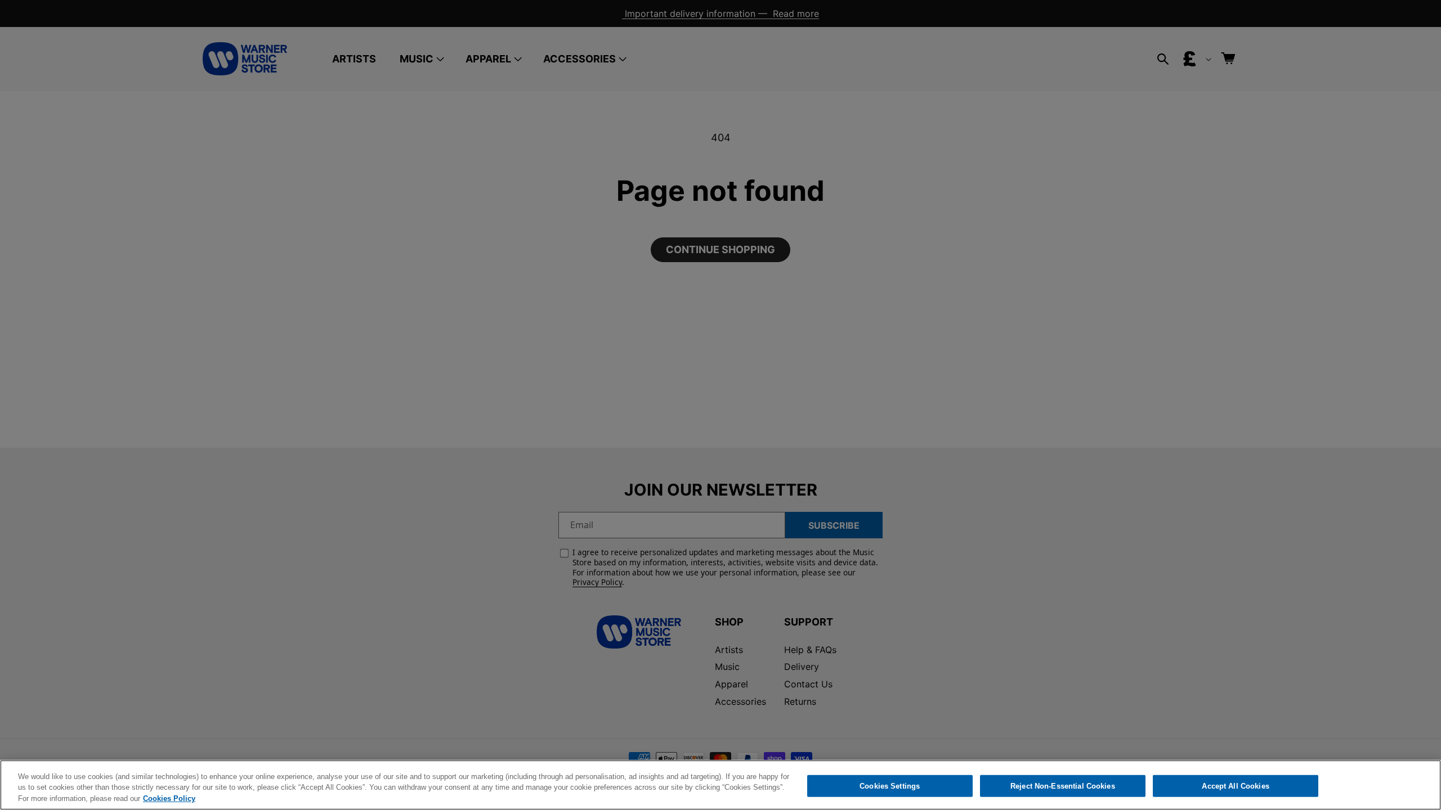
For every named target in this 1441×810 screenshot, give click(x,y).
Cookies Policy (169, 798)
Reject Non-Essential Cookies (1062, 785)
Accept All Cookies (1235, 785)
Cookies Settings (890, 785)
